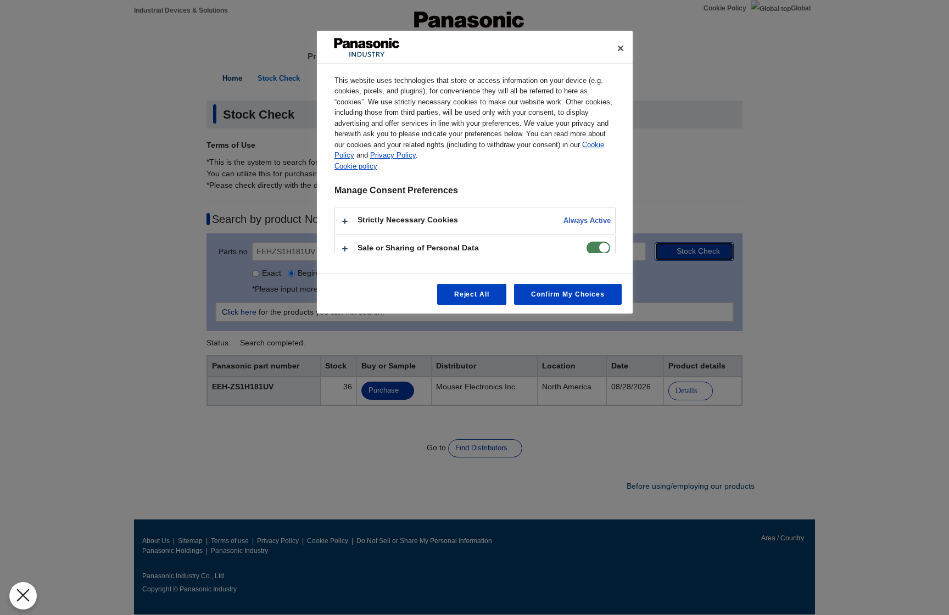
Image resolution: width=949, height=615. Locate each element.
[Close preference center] (621, 48)
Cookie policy (355, 166)
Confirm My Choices (567, 294)
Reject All (472, 294)
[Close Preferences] (23, 596)
